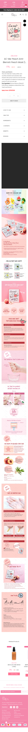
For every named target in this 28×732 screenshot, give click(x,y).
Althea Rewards (6, 717)
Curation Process (6, 714)
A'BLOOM (14, 663)
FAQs (15, 712)
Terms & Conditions (19, 715)
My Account (17, 710)
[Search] (23, 14)
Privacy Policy (17, 714)
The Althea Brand (6, 715)
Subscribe (24, 691)
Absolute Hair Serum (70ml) (14, 665)
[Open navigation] (2, 14)
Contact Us (17, 717)
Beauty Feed (5, 719)
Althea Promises (6, 712)
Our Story (4, 710)
